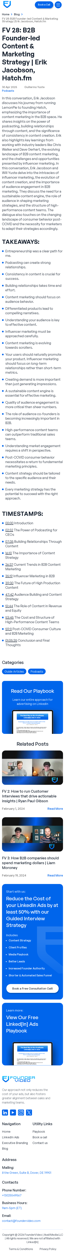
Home (5, 14)
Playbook (38, 1131)
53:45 (9, 617)
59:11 (8, 629)
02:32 (9, 530)
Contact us (40, 1143)
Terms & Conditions (21, 1249)
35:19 (9, 576)
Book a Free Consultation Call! (32, 988)
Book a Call (44, 4)
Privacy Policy (48, 1249)
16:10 (8, 553)
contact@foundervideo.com (21, 1221)
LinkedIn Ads (10, 1137)
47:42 (9, 594)
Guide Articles (14, 671)
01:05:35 (11, 640)
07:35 (9, 541)
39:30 (9, 583)
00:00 (9, 523)
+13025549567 (12, 1195)
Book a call (39, 1137)
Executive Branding (15, 1143)
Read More (55, 808)
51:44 (9, 606)
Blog (17, 14)
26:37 (9, 564)
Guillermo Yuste (34, 87)
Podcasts (8, 90)
